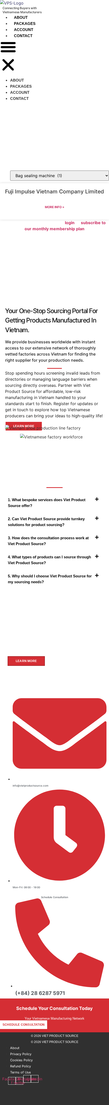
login (70, 222)
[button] (8, 56)
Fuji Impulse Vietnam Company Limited (54, 191)
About (21, 17)
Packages (24, 23)
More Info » (54, 207)
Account (23, 29)
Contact (23, 36)
